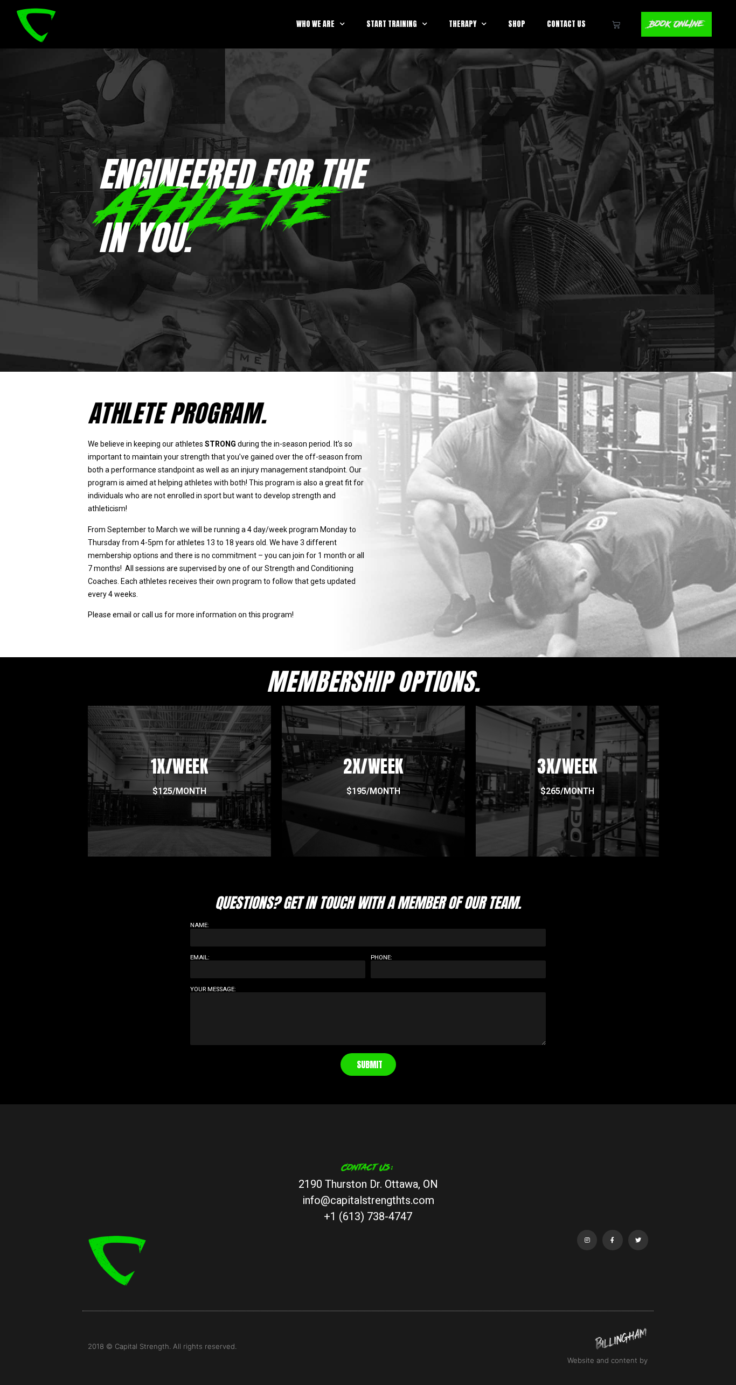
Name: (199, 925)
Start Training (391, 24)
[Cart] (616, 24)
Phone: (381, 958)
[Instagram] (587, 1240)
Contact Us (566, 24)
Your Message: (213, 989)
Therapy (462, 24)
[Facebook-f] (612, 1240)
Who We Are (315, 24)
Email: (200, 958)
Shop (516, 24)
